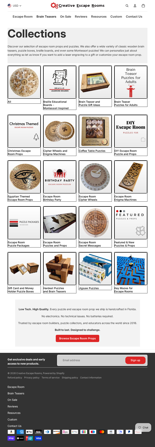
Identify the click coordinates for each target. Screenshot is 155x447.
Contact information (91, 377)
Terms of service (51, 377)
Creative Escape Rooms (29, 373)
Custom (12, 419)
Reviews (13, 406)
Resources (14, 412)
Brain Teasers (16, 393)
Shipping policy (70, 377)
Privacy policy (32, 377)
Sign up (135, 360)
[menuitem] (23, 16)
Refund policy (15, 377)
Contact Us (14, 425)
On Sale (12, 399)
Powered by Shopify (53, 373)
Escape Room (16, 386)
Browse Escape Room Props (77, 338)
